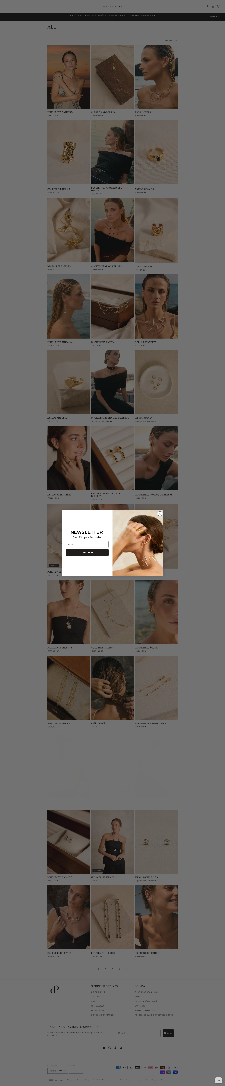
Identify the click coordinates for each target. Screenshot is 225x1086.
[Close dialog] (160, 513)
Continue (87, 552)
